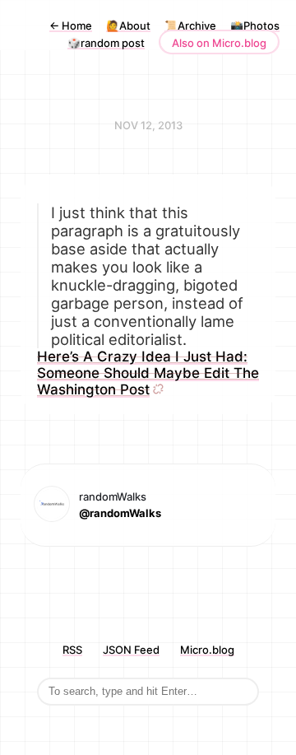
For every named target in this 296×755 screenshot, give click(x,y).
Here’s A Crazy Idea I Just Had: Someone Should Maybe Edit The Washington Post (148, 373)
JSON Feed (131, 649)
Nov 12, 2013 (148, 125)
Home (70, 25)
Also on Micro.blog (219, 42)
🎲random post (106, 42)
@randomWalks (120, 513)
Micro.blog (207, 649)
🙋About (128, 25)
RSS (72, 649)
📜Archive (190, 25)
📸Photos (255, 25)
